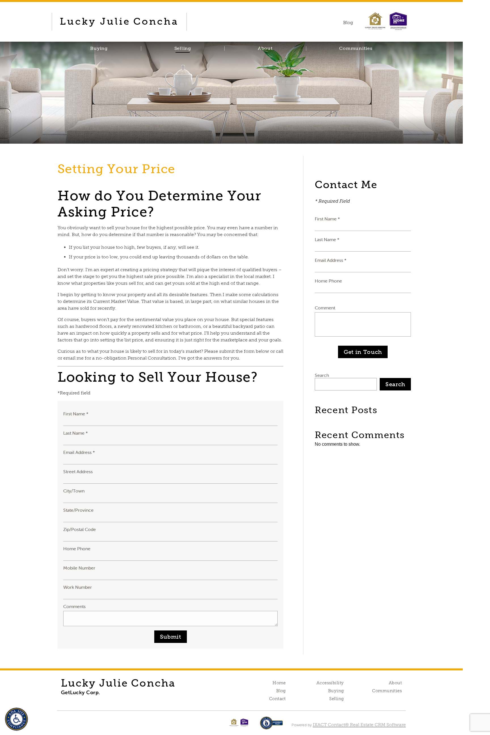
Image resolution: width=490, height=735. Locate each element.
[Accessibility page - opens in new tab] (271, 725)
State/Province (78, 510)
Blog (281, 690)
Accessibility (330, 682)
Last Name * (75, 433)
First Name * (75, 414)
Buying (99, 48)
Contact (277, 698)
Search (322, 375)
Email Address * (79, 452)
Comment (325, 308)
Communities (355, 48)
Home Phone (76, 548)
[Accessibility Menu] (16, 719)
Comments (74, 606)
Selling (182, 48)
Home (279, 682)
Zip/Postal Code (79, 529)
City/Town (74, 491)
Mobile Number (79, 568)
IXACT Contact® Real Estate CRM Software (359, 724)
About (265, 48)
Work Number (77, 587)
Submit (170, 636)
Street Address (78, 471)
